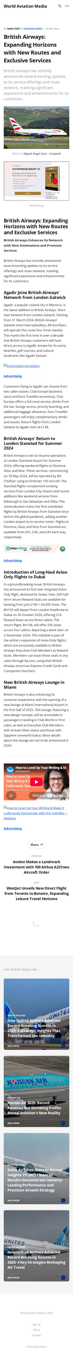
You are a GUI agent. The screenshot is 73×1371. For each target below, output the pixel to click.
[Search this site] (60, 6)
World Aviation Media (25, 6)
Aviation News (33, 28)
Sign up (36, 1324)
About (36, 1329)
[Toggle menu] (67, 6)
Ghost (43, 1346)
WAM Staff (13, 28)
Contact (36, 1335)
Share (35, 844)
